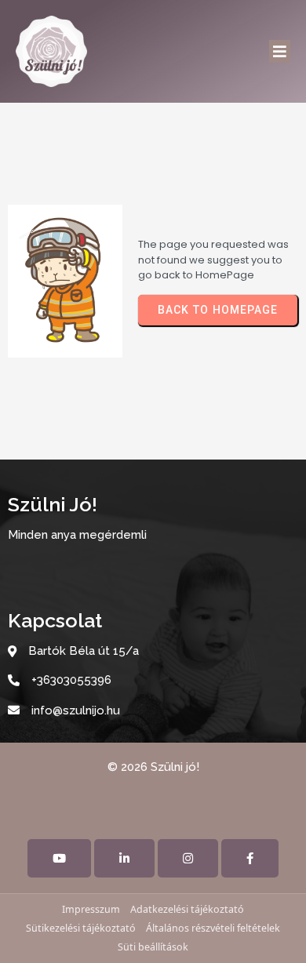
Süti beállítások (153, 947)
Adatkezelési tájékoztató (187, 909)
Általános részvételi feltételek (213, 928)
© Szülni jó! (153, 767)
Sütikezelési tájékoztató (81, 928)
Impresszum (91, 909)
